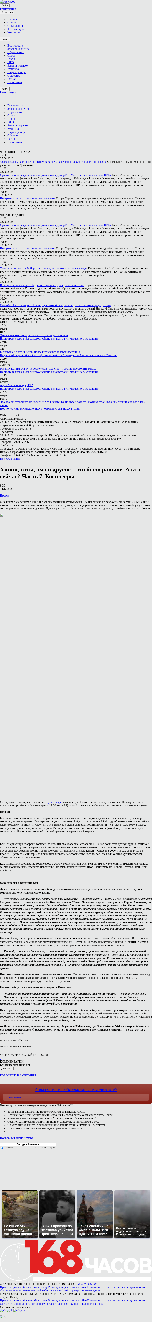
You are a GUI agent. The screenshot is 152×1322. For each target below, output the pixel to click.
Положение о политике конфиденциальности (116, 1287)
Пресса (4, 495)
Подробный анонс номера (16, 1137)
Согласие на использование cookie (22, 1290)
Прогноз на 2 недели (45, 1147)
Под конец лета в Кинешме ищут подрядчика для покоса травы (40, 408)
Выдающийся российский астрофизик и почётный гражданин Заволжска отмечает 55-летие (58, 355)
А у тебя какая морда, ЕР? (16, 385)
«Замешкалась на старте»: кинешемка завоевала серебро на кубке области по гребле (53, 161)
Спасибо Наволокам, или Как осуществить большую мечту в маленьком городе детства (55, 305)
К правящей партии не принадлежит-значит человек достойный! (41, 351)
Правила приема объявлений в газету (24, 1287)
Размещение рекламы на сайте (67, 1287)
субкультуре (54, 802)
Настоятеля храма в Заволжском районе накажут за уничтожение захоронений (49, 338)
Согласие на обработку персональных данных (73, 1290)
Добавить (6, 1068)
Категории (7, 12)
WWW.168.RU (87, 1283)
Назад (4, 39)
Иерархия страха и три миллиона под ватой (27, 198)
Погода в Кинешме (28, 1144)
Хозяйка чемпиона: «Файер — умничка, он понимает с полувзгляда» (43, 268)
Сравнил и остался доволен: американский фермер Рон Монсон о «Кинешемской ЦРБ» (55, 175)
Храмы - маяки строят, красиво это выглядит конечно (34, 335)
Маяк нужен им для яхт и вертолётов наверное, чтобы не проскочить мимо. (48, 368)
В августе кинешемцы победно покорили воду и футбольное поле (42, 285)
